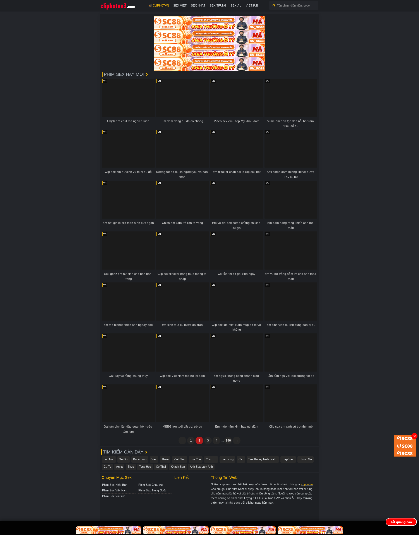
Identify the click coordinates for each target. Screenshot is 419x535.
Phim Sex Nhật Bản (114, 484)
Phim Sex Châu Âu (150, 484)
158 (228, 440)
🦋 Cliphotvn (158, 5)
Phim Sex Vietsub (113, 496)
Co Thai (161, 466)
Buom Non (139, 459)
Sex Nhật (198, 5)
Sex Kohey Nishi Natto (262, 459)
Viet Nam (179, 459)
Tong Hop (145, 466)
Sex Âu (236, 5)
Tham (165, 459)
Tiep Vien (288, 459)
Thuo (131, 466)
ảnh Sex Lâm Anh (201, 466)
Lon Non (109, 459)
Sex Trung (218, 5)
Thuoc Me (305, 459)
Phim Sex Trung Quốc (152, 490)
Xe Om (123, 459)
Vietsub (252, 5)
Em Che (196, 459)
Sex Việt (180, 5)
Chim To (211, 459)
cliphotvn (307, 484)
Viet (153, 459)
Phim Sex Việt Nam (114, 490)
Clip (241, 459)
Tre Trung (227, 459)
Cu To (107, 466)
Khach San (178, 466)
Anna (119, 466)
